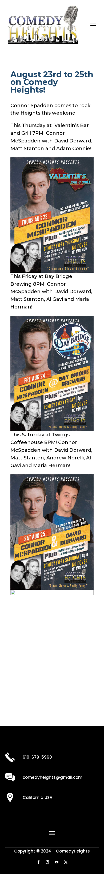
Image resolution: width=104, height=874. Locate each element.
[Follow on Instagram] (47, 862)
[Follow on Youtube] (56, 862)
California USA (37, 797)
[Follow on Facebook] (38, 862)
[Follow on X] (65, 862)
